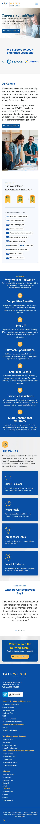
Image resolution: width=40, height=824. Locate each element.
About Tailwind (7, 792)
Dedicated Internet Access (12, 722)
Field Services (7, 754)
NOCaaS (5, 728)
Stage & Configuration (10, 748)
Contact (5, 797)
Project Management (9, 765)
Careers (5, 795)
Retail (4, 786)
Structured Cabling (9, 745)
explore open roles (11, 31)
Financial (5, 783)
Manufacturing (7, 780)
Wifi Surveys (6, 742)
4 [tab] (24, 630)
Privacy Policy (7, 800)
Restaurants (6, 777)
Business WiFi (7, 739)
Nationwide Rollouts (9, 762)
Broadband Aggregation (10, 704)
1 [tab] (16, 630)
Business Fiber (7, 713)
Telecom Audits (8, 710)
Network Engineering (9, 730)
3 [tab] (21, 630)
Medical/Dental (8, 774)
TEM (4, 716)
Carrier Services (8, 707)
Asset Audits (7, 760)
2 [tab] (18, 630)
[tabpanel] (20, 614)
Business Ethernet (9, 719)
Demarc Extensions (9, 757)
